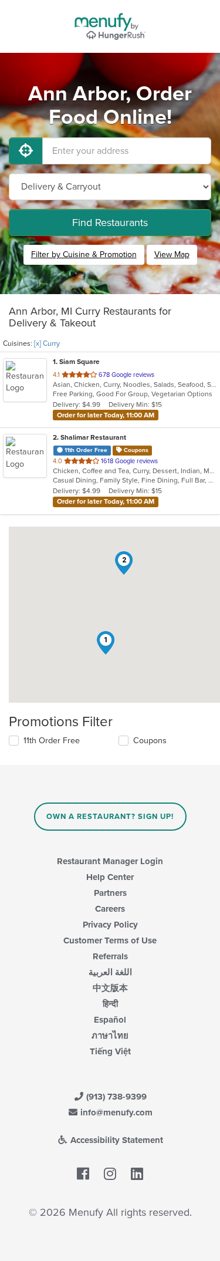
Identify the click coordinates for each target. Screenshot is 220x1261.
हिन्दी (110, 1004)
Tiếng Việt (110, 1051)
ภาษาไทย (110, 1035)
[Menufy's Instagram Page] (110, 1174)
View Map (171, 254)
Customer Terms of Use (110, 940)
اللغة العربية (110, 972)
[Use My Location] (26, 150)
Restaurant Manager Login (110, 861)
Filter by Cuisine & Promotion (84, 254)
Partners (110, 893)
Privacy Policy (110, 924)
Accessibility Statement (115, 1140)
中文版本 (110, 988)
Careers (110, 908)
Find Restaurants (110, 222)
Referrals (110, 956)
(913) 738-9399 (115, 1096)
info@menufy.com (115, 1112)
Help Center (110, 877)
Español (110, 1019)
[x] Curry (47, 343)
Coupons (150, 741)
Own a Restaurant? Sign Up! (110, 816)
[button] (105, 642)
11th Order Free (51, 741)
